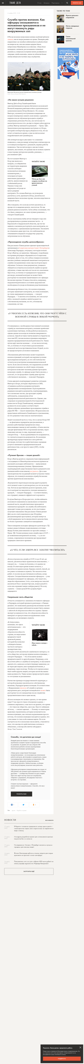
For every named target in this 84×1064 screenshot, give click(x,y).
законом (23, 688)
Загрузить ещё (28, 871)
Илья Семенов (17, 729)
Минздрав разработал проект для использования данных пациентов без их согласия (33, 838)
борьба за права (21, 810)
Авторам (47, 3)
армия (13, 810)
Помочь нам (77, 3)
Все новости (49, 820)
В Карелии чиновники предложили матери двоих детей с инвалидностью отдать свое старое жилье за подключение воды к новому (33, 828)
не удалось (34, 471)
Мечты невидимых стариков (72, 27)
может (43, 690)
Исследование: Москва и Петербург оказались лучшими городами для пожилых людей (33, 846)
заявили (10, 39)
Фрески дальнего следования (72, 16)
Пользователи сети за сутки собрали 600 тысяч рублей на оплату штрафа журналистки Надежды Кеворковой (33, 862)
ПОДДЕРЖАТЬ (62, 1058)
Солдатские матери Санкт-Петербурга (34, 248)
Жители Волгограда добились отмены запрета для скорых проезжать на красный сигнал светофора (33, 854)
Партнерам (55, 3)
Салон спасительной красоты (70, 38)
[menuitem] (3, 3)
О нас (39, 3)
